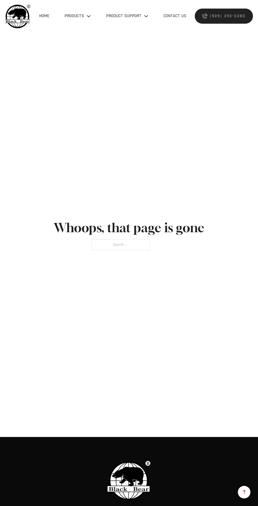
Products (74, 16)
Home (44, 16)
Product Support (123, 16)
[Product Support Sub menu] (146, 16)
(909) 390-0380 (227, 16)
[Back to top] (244, 492)
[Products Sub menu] (88, 16)
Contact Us (175, 16)
